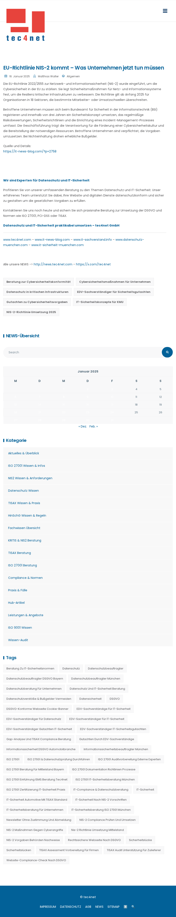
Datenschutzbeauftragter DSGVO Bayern (34, 679)
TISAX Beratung (19, 553)
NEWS (99, 907)
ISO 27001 (12, 759)
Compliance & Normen (25, 578)
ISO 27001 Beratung (22, 565)
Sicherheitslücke (140, 840)
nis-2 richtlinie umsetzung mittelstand (97, 830)
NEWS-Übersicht (22, 336)
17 (112, 405)
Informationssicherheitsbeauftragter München (116, 749)
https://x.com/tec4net (93, 264)
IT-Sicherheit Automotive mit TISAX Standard (36, 800)
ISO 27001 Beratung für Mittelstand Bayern (35, 769)
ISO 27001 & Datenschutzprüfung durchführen (58, 759)
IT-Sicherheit (145, 790)
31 (112, 420)
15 (63, 405)
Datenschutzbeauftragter (105, 668)
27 (15, 420)
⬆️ (125, 907)
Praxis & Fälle (17, 590)
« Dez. (83, 426)
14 (39, 405)
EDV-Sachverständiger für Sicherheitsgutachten (113, 292)
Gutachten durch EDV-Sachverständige (106, 739)
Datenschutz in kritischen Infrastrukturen (37, 292)
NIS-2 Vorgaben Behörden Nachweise (33, 840)
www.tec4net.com (17, 239)
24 (112, 412)
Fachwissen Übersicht (24, 528)
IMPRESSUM (48, 907)
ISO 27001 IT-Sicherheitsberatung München (105, 779)
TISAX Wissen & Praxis (24, 503)
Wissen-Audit (18, 640)
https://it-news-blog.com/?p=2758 (29, 151)
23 (87, 412)
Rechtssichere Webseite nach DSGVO (94, 840)
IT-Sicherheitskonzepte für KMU (99, 302)
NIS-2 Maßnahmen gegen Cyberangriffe (34, 830)
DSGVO (115, 699)
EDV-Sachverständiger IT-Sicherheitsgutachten (113, 729)
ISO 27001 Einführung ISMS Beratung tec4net (36, 779)
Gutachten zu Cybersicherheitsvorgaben (37, 302)
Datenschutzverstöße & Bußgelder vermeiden (38, 699)
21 (39, 412)
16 (87, 405)
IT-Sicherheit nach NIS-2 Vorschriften (101, 800)
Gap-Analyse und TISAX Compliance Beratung (38, 739)
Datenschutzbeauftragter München (95, 679)
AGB (88, 907)
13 (15, 405)
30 (87, 420)
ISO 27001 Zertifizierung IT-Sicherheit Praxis (35, 790)
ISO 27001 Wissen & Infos (26, 466)
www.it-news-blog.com (52, 239)
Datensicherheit (90, 699)
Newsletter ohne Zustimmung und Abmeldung (38, 820)
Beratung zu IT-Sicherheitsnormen (30, 668)
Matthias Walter (48, 76)
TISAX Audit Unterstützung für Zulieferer (134, 850)
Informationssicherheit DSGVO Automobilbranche (41, 749)
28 (39, 420)
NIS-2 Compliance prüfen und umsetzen (107, 820)
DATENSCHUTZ (70, 907)
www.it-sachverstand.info (92, 239)
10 (112, 397)
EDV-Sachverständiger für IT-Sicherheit (96, 719)
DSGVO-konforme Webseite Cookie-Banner (37, 709)
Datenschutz (71, 668)
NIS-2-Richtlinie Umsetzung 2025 (31, 312)
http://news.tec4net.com (53, 264)
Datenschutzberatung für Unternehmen (34, 689)
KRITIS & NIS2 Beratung (24, 540)
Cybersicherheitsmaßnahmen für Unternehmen (115, 282)
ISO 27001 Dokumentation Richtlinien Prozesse (103, 769)
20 (15, 412)
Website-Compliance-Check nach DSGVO (36, 860)
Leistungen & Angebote (25, 615)
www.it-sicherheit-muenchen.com (57, 245)
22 (63, 412)
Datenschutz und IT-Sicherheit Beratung (97, 689)
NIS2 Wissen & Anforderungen (30, 478)
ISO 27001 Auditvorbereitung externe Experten (129, 759)
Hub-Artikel (16, 603)
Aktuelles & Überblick (23, 453)
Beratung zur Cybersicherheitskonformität (38, 282)
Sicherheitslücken (18, 850)
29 (63, 420)
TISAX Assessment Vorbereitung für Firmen (69, 850)
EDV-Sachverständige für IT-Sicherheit (103, 709)
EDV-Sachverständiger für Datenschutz (33, 719)
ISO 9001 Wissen (20, 627)
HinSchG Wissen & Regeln (27, 515)
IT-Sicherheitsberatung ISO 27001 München (101, 810)
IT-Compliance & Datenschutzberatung (100, 790)
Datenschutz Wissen (23, 490)
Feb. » (94, 426)
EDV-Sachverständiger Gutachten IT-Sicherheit (39, 729)
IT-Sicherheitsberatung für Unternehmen (34, 810)
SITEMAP (114, 907)
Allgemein (73, 76)
